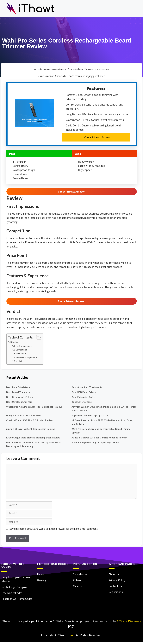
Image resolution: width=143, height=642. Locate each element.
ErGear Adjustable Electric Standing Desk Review (33, 437)
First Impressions (24, 346)
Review (14, 342)
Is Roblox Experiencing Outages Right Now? (95, 442)
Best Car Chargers (82, 402)
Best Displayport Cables (19, 397)
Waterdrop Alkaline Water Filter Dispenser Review (34, 407)
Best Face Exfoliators (18, 387)
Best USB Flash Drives (84, 392)
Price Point (21, 353)
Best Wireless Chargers (19, 402)
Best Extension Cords (83, 397)
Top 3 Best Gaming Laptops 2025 (90, 415)
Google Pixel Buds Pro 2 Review (23, 415)
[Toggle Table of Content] (37, 337)
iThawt (70, 635)
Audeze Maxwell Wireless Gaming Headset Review (99, 437)
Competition (21, 349)
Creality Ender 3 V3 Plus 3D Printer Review (29, 420)
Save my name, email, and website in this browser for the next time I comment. (53, 529)
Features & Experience (26, 357)
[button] (138, 8)
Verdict (19, 361)
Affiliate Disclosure (129, 621)
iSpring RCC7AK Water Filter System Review (30, 429)
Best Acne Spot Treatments (87, 387)
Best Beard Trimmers (18, 392)
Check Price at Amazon (97, 137)
